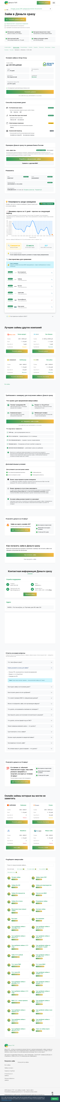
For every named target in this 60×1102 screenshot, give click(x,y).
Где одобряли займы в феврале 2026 (43, 992)
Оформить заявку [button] (30, 594)
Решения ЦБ (38, 189)
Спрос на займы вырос (43, 1029)
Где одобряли (43, 869)
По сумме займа (31, 869)
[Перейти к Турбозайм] (30, 293)
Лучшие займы (16, 877)
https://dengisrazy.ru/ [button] (15, 590)
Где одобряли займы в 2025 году (20, 946)
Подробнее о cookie (6, 1100)
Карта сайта (29, 1090)
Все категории (10, 869)
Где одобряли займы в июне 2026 (18, 1020)
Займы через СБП (41, 877)
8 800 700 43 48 (14, 585)
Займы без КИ (16, 885)
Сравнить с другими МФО (30, 163)
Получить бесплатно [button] (17, 376)
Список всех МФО (41, 893)
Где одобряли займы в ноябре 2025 (43, 973)
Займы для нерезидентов (43, 885)
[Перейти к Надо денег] (30, 307)
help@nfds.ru (38, 585)
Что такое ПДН (16, 964)
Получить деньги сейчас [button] (16, 19)
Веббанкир (23, 360)
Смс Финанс (49, 334)
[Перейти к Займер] (30, 279)
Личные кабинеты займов (9, 1079)
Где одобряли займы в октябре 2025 (43, 955)
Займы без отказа (17, 901)
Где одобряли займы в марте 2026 (43, 1001)
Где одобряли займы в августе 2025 (43, 927)
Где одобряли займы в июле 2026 (43, 1020)
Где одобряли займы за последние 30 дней (43, 946)
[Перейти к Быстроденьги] (30, 273)
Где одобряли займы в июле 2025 (18, 936)
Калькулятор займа (23, 1062)
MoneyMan (49, 360)
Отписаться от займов (9, 1074)
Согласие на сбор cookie (30, 1091)
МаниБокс (23, 830)
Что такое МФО (40, 964)
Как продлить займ (30, 559)
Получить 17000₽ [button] (43, 847)
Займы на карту (9, 1068)
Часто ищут (20, 869)
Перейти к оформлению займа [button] (30, 159)
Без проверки (40, 918)
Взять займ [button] (17, 847)
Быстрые (14, 918)
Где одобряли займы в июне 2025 (43, 936)
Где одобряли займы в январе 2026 (43, 982)
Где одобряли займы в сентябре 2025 (18, 927)
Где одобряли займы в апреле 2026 (18, 1010)
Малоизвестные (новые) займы (19, 910)
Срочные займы (40, 909)
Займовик (23, 805)
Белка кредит (22, 334)
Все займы (7, 384)
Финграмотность (12, 872)
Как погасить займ (30, 555)
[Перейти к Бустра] (30, 286)
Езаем (51, 805)
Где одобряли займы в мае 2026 (44, 1010)
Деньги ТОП (11, 1045)
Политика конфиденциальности (14, 1091)
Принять (54, 1098)
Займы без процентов (18, 893)
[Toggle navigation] (53, 2)
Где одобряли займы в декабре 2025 (18, 982)
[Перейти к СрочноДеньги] (30, 300)
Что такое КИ (16, 972)
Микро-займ (49, 830)
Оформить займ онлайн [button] (31, 421)
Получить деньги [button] (43, 2)
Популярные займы (41, 901)
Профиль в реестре (29, 189)
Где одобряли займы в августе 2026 (18, 1029)
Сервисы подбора (10, 1070)
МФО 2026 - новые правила (20, 1000)
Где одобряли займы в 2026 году (20, 992)
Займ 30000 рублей (17, 954)
